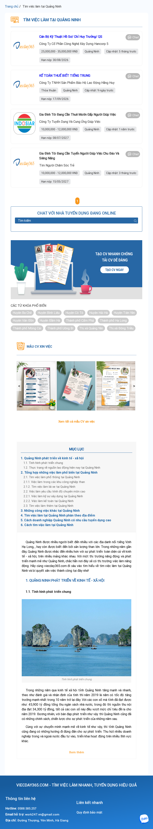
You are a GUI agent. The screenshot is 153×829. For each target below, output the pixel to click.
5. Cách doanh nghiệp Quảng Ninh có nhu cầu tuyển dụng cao (66, 520)
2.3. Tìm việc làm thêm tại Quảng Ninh (48, 506)
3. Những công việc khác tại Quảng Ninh (50, 511)
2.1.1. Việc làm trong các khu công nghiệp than (54, 482)
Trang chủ (11, 6)
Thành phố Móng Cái (27, 328)
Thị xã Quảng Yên (91, 328)
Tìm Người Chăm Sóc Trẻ (56, 165)
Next (134, 386)
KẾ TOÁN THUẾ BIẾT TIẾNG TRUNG (64, 75)
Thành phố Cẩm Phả (80, 320)
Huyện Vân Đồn (23, 320)
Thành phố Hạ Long (113, 320)
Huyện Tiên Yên (124, 313)
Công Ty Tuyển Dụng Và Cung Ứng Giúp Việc (69, 122)
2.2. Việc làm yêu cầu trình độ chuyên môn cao (54, 491)
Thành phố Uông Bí (60, 328)
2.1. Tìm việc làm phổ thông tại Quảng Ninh (52, 477)
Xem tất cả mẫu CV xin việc (76, 421)
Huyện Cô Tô (74, 313)
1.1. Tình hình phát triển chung (43, 463)
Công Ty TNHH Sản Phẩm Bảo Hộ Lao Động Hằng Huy (77, 83)
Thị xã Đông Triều (121, 328)
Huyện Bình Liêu (49, 313)
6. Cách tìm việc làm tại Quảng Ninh (47, 525)
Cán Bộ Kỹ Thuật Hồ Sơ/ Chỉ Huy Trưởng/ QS (70, 37)
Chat (135, 37)
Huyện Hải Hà (98, 313)
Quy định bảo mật (89, 812)
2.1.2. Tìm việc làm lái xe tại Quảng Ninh (49, 487)
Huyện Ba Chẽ (22, 313)
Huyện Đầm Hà (50, 320)
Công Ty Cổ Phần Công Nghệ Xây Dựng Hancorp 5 (73, 44)
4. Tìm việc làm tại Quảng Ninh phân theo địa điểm (58, 515)
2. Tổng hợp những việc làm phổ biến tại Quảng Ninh (59, 472)
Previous (19, 386)
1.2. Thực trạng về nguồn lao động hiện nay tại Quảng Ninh (62, 467)
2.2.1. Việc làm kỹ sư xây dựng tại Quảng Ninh (53, 496)
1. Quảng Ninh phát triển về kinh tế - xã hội (52, 458)
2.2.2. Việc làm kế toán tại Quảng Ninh (49, 501)
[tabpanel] (36, 386)
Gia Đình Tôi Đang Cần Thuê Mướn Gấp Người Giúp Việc (77, 114)
